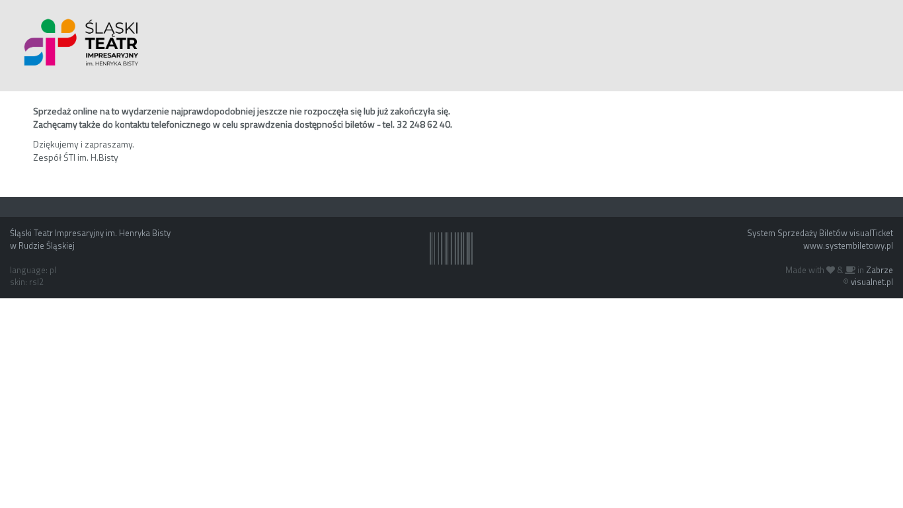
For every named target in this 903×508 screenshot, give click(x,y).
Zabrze (879, 269)
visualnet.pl (872, 281)
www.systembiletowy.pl (848, 245)
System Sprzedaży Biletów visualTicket (820, 232)
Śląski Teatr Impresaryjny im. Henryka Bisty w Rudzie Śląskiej (90, 239)
